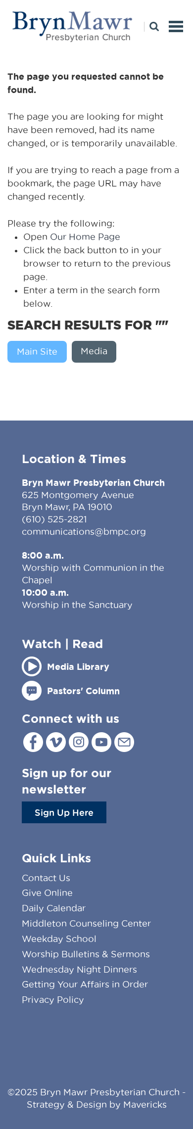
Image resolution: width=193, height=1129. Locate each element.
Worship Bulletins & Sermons (86, 954)
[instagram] (79, 742)
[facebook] (33, 742)
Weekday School (59, 938)
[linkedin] (124, 742)
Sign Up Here (64, 812)
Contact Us (46, 878)
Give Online (47, 892)
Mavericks (145, 1104)
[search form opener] (151, 27)
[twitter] (56, 742)
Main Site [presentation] (37, 351)
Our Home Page (85, 236)
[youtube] (101, 742)
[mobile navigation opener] (176, 26)
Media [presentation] (94, 351)
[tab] (39, 352)
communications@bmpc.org (84, 531)
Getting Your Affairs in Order (85, 984)
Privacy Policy (53, 999)
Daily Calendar (54, 908)
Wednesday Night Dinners (79, 969)
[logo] (73, 13)
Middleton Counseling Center (86, 923)
